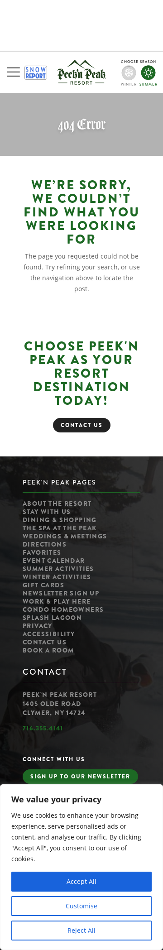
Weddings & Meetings (65, 536)
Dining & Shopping (60, 519)
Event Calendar (54, 560)
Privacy (38, 625)
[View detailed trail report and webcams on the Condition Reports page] (35, 73)
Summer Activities (58, 568)
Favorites (42, 552)
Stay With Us (47, 511)
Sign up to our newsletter (80, 776)
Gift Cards (43, 585)
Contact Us (45, 642)
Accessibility (49, 633)
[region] (81, 867)
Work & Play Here (57, 601)
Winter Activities (57, 576)
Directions (45, 544)
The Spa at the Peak (60, 528)
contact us (82, 425)
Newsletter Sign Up (61, 593)
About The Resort (57, 503)
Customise (81, 906)
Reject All (81, 930)
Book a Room (48, 650)
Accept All (81, 881)
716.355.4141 (43, 728)
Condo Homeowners (63, 609)
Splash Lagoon (52, 617)
